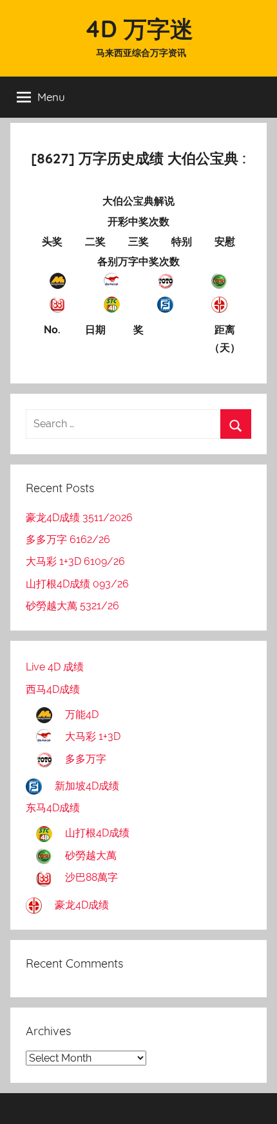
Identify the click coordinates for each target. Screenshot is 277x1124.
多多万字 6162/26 (68, 539)
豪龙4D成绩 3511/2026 (79, 517)
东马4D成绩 (53, 808)
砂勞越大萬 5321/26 (72, 606)
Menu (51, 97)
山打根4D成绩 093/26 (77, 584)
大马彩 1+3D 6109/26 (75, 561)
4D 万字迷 (138, 28)
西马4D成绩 (53, 689)
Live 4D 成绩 (55, 667)
